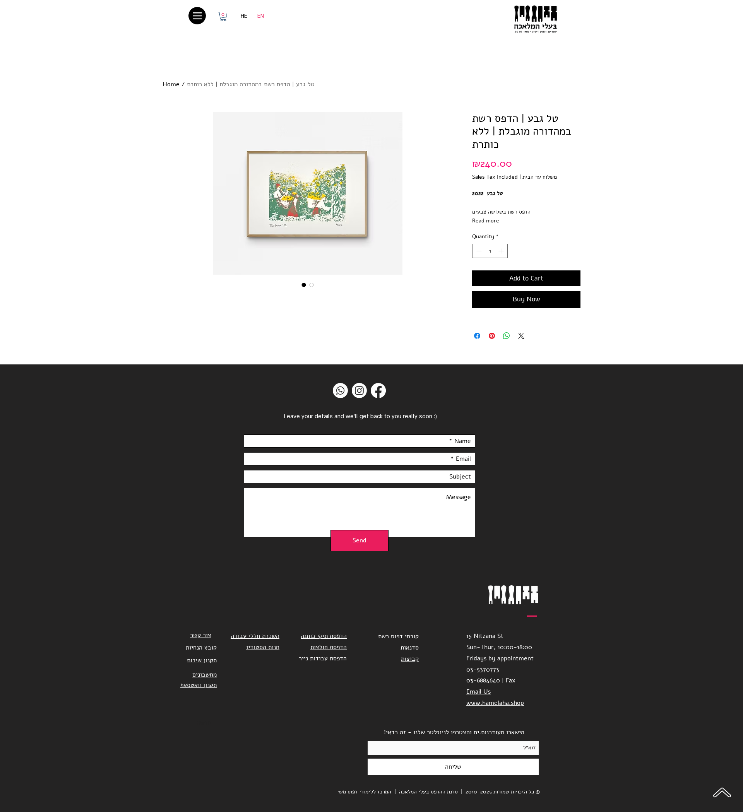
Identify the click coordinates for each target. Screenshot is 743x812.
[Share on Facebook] (477, 335)
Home (171, 84)
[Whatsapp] (340, 390)
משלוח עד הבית (539, 177)
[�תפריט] (197, 15)
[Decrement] (478, 251)
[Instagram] (359, 390)
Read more (485, 220)
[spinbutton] (490, 251)
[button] (223, 16)
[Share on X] (521, 335)
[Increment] (502, 251)
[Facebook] (378, 390)
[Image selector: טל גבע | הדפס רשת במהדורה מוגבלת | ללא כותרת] (304, 285)
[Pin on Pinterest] (491, 335)
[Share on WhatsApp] (506, 335)
